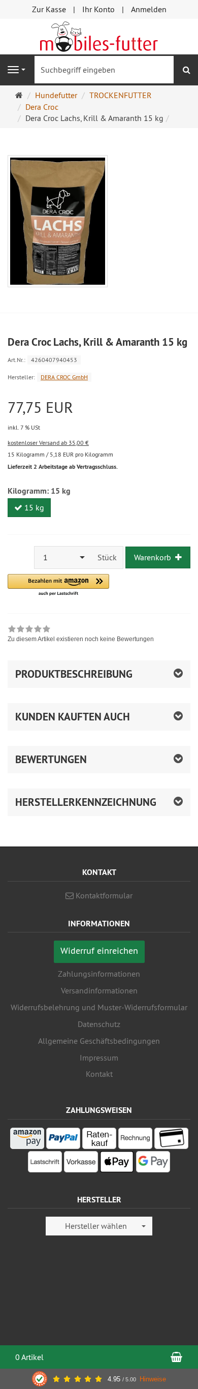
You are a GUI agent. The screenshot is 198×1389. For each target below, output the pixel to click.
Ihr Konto (98, 9)
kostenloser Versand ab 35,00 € (48, 442)
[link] (81, 635)
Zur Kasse (49, 9)
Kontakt (99, 1074)
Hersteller (99, 1200)
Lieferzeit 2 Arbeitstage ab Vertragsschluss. (63, 467)
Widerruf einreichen (99, 950)
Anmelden (149, 9)
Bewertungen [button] (51, 759)
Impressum (99, 1057)
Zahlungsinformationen (99, 974)
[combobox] (63, 557)
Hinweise (153, 1379)
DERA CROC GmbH (64, 377)
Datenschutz (99, 1024)
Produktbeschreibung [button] (74, 674)
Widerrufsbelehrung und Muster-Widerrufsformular (99, 1007)
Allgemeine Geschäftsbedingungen (99, 1041)
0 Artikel (29, 1357)
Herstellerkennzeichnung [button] (85, 802)
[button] (58, 585)
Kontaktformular (103, 895)
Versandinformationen (99, 990)
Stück (107, 557)
